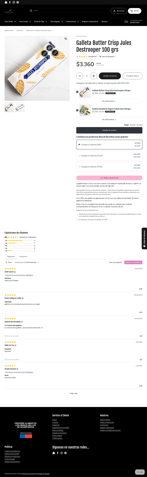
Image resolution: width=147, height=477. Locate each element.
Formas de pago (10, 459)
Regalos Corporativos (107, 427)
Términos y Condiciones (12, 456)
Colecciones (19, 30)
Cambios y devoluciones (12, 451)
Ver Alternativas (108, 101)
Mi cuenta (120, 11)
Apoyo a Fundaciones (107, 422)
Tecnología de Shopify (42, 473)
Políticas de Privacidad (12, 454)
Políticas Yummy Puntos (12, 462)
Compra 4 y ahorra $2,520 (92, 156)
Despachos (55, 425)
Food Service (104, 425)
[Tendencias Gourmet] (9, 11)
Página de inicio (9, 30)
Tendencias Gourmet (28, 473)
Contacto (55, 422)
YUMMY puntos (57, 438)
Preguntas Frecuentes (59, 433)
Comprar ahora (132, 76)
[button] (134, 11)
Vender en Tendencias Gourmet (110, 430)
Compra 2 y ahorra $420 (91, 145)
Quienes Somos (105, 420)
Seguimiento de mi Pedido (60, 427)
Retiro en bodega (57, 430)
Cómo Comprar (57, 435)
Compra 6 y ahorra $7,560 (91, 167)
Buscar (54, 420)
